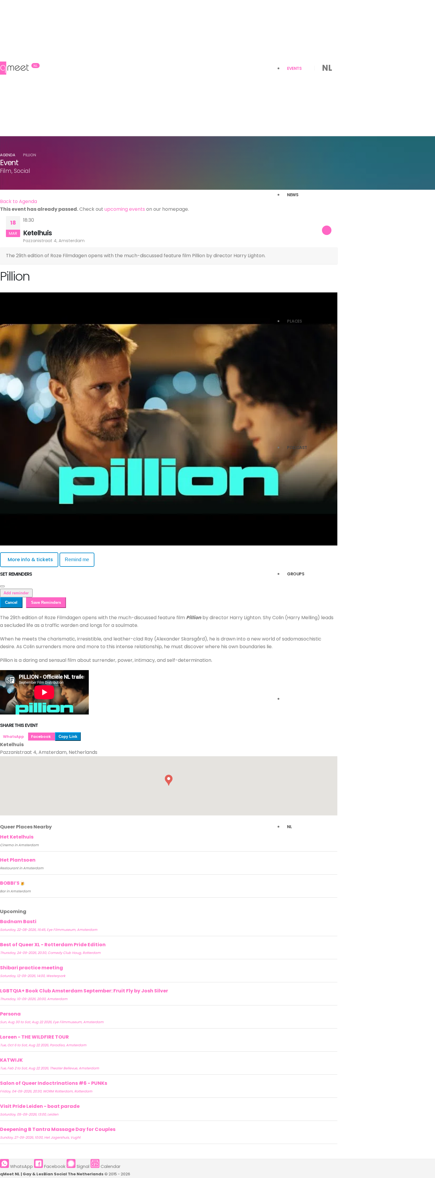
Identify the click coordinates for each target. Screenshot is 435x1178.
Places (294, 321)
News (292, 195)
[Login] (287, 700)
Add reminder (16, 593)
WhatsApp (14, 736)
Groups (295, 574)
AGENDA (7, 154)
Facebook (41, 736)
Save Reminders (46, 602)
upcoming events (124, 209)
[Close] (2, 586)
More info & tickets (30, 559)
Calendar (109, 1166)
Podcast (297, 447)
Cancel (11, 602)
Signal (82, 1166)
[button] (169, 780)
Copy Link (68, 736)
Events (294, 68)
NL (289, 827)
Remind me (77, 559)
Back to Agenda (18, 201)
